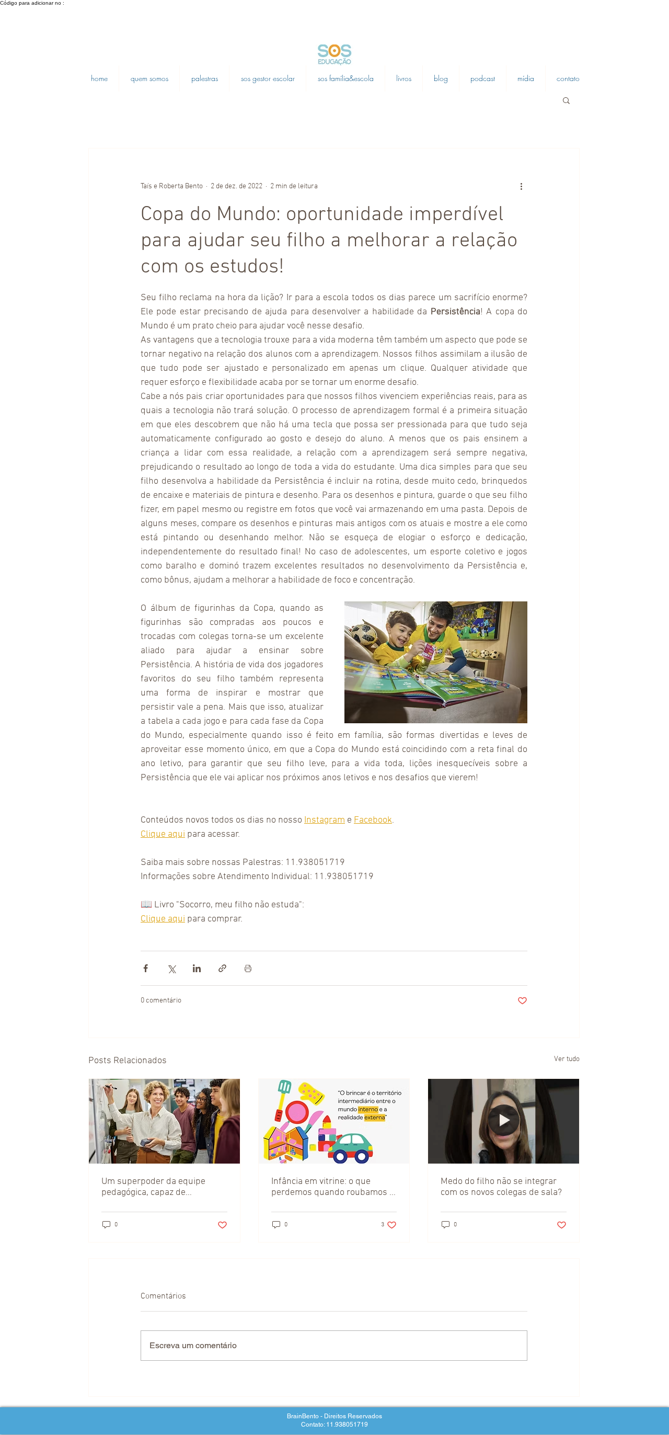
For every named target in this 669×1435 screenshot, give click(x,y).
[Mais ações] (521, 186)
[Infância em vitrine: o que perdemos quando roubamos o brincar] (334, 1121)
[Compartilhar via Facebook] (146, 968)
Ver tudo (567, 1059)
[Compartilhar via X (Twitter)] (171, 968)
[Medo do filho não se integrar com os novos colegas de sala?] (503, 1121)
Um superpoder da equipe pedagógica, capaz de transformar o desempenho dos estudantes (156, 1187)
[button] (566, 100)
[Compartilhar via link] (222, 968)
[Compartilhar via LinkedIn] (197, 968)
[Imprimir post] (248, 968)
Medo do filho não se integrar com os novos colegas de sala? (501, 1187)
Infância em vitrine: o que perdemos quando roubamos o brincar (332, 1187)
